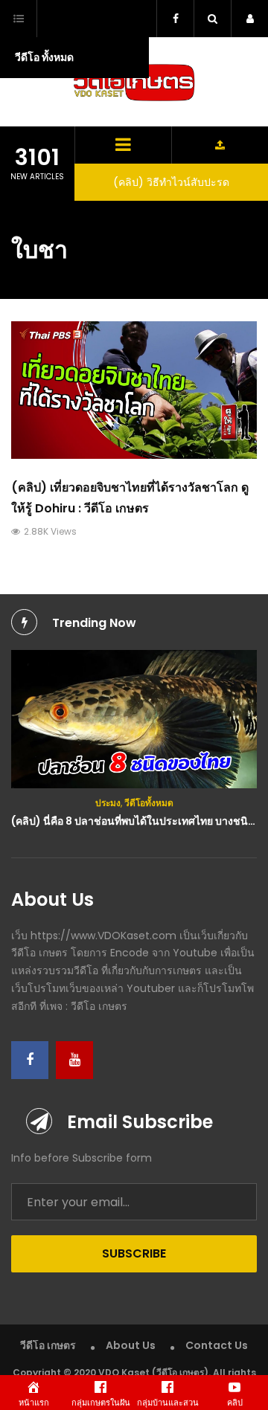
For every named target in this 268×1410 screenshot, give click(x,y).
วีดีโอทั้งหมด (148, 802)
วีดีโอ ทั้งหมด (44, 57)
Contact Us (216, 1345)
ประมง (108, 802)
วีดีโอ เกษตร (48, 1345)
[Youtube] (74, 1060)
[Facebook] (29, 1060)
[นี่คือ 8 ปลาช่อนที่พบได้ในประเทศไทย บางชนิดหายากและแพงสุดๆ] (134, 719)
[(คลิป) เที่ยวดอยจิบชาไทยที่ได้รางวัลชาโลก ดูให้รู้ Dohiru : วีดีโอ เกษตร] (134, 390)
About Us (131, 1345)
